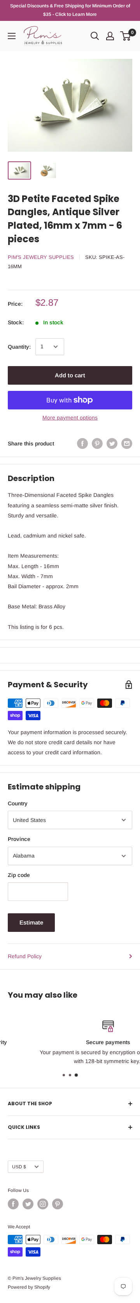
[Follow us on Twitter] (28, 1204)
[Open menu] (12, 36)
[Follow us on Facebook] (13, 1204)
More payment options (70, 417)
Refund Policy (25, 956)
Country (18, 803)
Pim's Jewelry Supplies (41, 257)
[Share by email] (126, 443)
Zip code (19, 875)
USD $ (19, 1166)
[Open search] (95, 36)
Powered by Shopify (29, 1287)
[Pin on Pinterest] (97, 443)
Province (19, 839)
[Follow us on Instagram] (42, 1204)
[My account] (110, 36)
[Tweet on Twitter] (112, 443)
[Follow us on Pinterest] (57, 1204)
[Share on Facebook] (82, 443)
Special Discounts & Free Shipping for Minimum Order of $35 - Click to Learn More (70, 10)
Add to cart (70, 375)
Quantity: (19, 347)
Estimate (31, 922)
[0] (126, 36)
